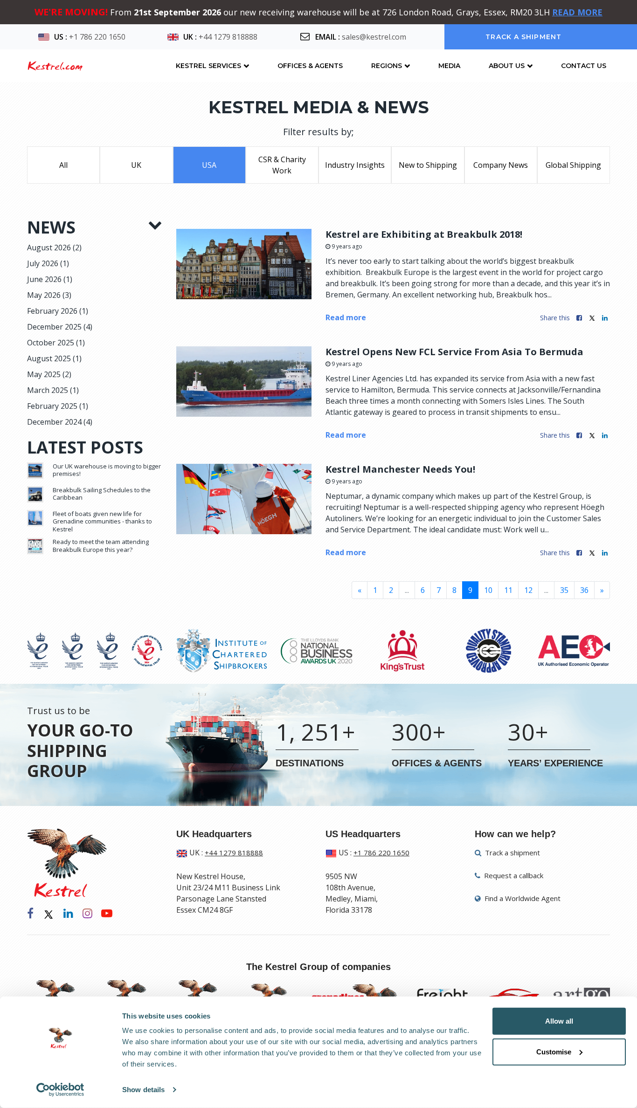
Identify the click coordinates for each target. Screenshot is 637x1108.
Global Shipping (573, 165)
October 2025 (56, 342)
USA (209, 165)
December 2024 (59, 422)
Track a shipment (523, 37)
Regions (386, 66)
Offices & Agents (310, 66)
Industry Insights (355, 165)
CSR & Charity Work (282, 165)
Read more (345, 317)
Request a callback (512, 875)
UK (136, 165)
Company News (500, 165)
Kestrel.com (55, 65)
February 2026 (57, 311)
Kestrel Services (208, 66)
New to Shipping (428, 165)
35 (564, 590)
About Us (507, 66)
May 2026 (49, 295)
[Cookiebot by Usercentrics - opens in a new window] (60, 1090)
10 (488, 590)
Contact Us (583, 66)
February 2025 (57, 406)
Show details (143, 1090)
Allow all (559, 1021)
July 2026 (48, 263)
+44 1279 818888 (228, 37)
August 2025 (54, 358)
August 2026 (54, 247)
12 (528, 590)
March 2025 (53, 390)
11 (508, 590)
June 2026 (49, 279)
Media (449, 66)
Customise (553, 1051)
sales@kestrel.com (374, 37)
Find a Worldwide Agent (522, 898)
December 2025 (59, 327)
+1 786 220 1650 (97, 37)
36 (584, 590)
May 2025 (49, 374)
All (63, 165)
